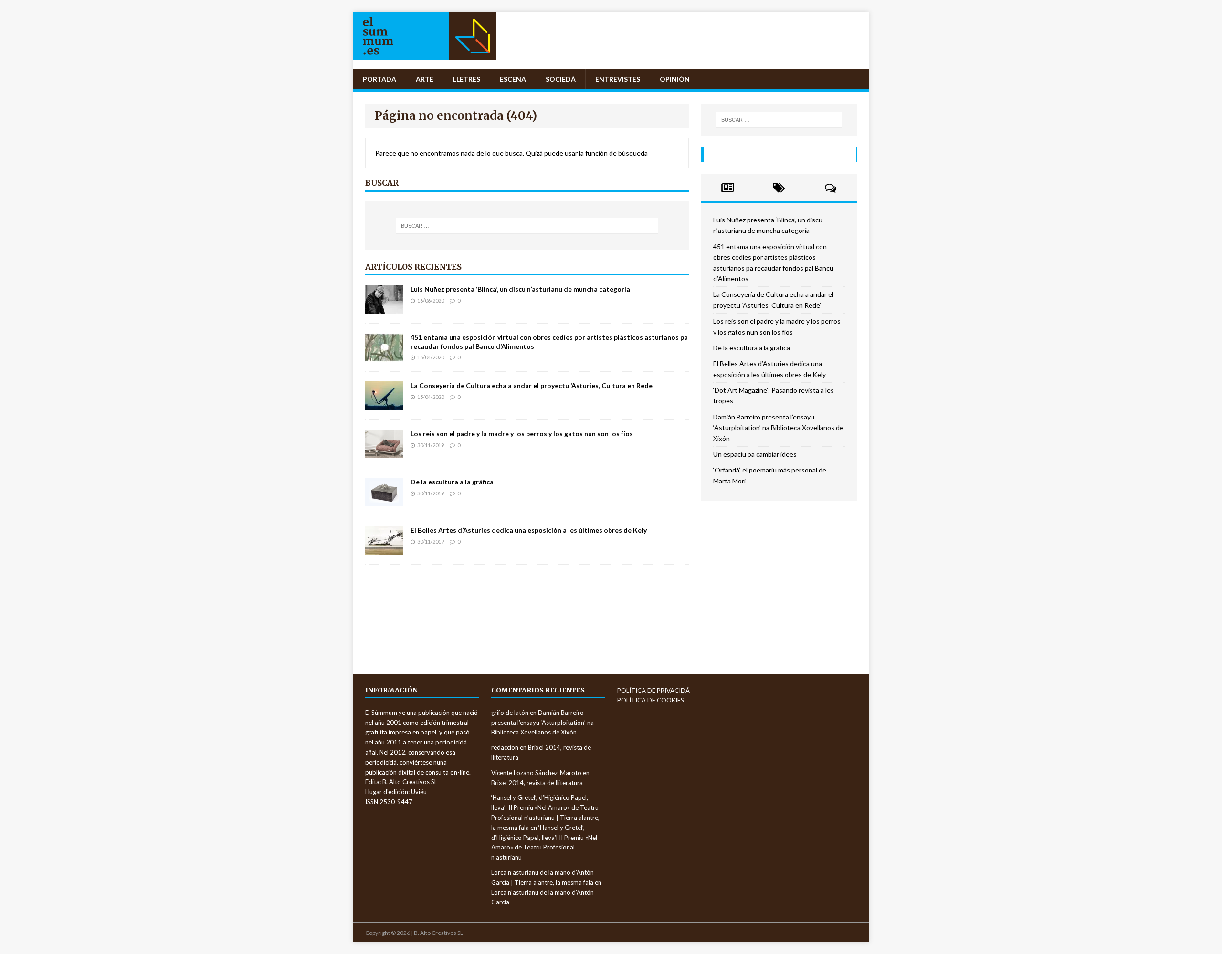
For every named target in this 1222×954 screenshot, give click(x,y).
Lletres (466, 79)
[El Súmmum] (424, 64)
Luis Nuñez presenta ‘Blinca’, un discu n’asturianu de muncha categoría (520, 289)
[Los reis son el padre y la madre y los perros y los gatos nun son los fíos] (384, 453)
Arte (424, 79)
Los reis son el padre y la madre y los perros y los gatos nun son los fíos (522, 434)
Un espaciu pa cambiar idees (755, 454)
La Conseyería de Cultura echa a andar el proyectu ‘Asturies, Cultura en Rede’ (532, 385)
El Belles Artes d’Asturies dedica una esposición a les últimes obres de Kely (529, 530)
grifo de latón (509, 712)
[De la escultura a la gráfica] (384, 501)
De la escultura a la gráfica (452, 482)
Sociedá (561, 79)
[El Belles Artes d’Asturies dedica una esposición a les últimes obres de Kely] (384, 549)
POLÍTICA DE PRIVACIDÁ (653, 690)
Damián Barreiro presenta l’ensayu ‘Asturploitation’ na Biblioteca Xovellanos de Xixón (778, 427)
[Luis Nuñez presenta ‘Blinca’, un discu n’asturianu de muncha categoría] (384, 308)
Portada (379, 79)
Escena (513, 79)
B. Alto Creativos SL (438, 932)
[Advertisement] (781, 580)
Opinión (675, 79)
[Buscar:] (527, 226)
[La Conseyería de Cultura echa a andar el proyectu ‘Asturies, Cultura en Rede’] (384, 404)
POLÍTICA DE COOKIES (650, 700)
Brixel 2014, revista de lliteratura (537, 782)
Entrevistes (617, 79)
